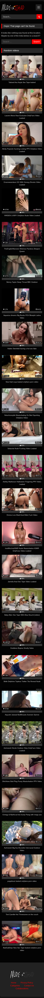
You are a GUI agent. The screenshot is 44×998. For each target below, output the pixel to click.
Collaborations (22, 989)
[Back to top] (36, 990)
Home (13, 983)
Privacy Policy (27, 983)
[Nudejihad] (18, 7)
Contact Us (29, 986)
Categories (15, 986)
